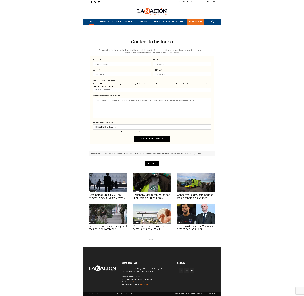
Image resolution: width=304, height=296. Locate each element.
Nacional (136, 191)
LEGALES (199, 1)
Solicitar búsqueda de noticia (152, 139)
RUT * (155, 60)
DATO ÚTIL (116, 21)
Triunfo (156, 21)
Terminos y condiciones (185, 294)
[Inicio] (91, 22)
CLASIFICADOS (211, 1)
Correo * (96, 70)
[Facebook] (90, 1)
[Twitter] (98, 1)
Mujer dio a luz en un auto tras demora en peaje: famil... (151, 227)
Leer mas (151, 240)
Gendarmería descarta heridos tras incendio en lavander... (195, 196)
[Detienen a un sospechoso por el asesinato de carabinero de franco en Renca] (108, 214)
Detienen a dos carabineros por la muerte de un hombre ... (151, 196)
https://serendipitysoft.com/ (126, 294)
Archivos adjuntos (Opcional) (104, 122)
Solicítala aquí (144, 285)
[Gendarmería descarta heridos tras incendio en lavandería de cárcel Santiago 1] (196, 182)
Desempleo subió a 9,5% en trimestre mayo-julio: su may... (107, 196)
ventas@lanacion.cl (137, 282)
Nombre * (97, 60)
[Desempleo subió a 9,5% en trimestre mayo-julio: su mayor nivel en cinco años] (108, 182)
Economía (142, 21)
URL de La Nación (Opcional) (104, 80)
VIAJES (182, 21)
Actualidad (101, 21)
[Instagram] (94, 1)
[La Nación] (152, 11)
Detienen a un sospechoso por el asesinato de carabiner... (108, 227)
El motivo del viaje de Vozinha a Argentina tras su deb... (195, 227)
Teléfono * (157, 70)
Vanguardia (169, 21)
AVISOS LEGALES (195, 21)
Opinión (128, 21)
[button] (212, 22)
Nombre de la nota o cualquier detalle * (109, 96)
